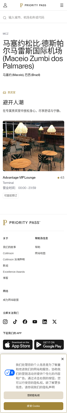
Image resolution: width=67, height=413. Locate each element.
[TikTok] (15, 321)
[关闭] (62, 359)
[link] (18, 345)
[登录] (5, 5)
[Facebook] (25, 321)
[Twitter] (54, 321)
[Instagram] (5, 321)
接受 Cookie (33, 406)
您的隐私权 (33, 395)
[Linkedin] (44, 321)
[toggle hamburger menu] (62, 5)
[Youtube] (35, 321)
